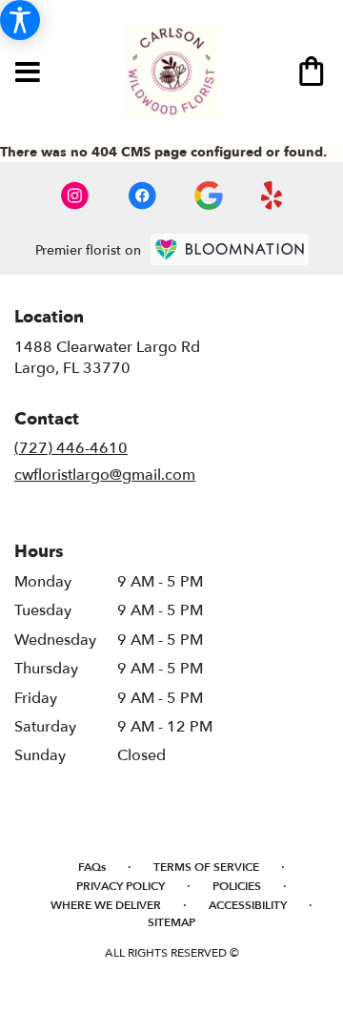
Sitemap (171, 922)
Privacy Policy (120, 886)
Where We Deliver (105, 905)
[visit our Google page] (208, 195)
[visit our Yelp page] (272, 195)
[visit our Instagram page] (75, 195)
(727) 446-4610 (71, 448)
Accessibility (248, 905)
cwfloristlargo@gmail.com (104, 475)
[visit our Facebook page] (142, 195)
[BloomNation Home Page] (230, 249)
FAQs (92, 867)
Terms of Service (206, 867)
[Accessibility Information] (20, 20)
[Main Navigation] (27, 73)
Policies (236, 886)
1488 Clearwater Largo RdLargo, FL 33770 (107, 358)
